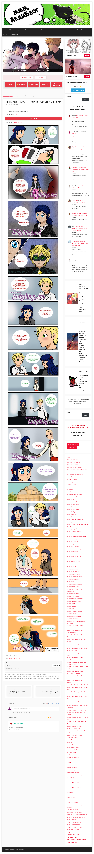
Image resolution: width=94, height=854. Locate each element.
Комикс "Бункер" (71, 507)
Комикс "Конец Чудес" (73, 539)
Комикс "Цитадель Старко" (74, 616)
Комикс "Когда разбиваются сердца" (77, 536)
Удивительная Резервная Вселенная (77, 814)
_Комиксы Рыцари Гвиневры (75, 467)
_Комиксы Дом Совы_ (73, 464)
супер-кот (42, 678)
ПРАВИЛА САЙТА (72, 447)
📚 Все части (33, 118)
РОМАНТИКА (70, 800)
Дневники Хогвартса (72, 484)
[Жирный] (13, 712)
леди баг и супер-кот (13, 678)
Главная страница (8, 96)
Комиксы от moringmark (73, 747)
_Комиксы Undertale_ (73, 459)
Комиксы (43, 30)
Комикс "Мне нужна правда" (74, 549)
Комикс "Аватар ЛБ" (72, 497)
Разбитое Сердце (71, 797)
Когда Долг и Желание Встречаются (77, 492)
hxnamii (74, 213)
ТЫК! (15, 114)
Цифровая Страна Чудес (73, 834)
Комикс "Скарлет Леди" (73, 596)
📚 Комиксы (10, 84)
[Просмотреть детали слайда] (33, 55)
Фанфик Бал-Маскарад (73, 829)
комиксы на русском (41, 676)
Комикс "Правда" (71, 581)
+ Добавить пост (26, 77)
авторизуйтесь (55, 703)
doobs (21, 676)
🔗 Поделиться (56, 665)
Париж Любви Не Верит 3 (74, 787)
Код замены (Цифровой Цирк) (75, 494)
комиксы (34, 676)
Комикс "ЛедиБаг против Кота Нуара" (77, 544)
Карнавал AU (70, 489)
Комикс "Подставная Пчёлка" (75, 576)
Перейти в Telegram (78, 90)
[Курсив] (15, 712)
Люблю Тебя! (70, 765)
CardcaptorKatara (17, 122)
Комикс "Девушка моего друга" (75, 519)
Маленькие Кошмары (73, 767)
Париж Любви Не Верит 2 (74, 785)
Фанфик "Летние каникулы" (74, 822)
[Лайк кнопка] (7, 665)
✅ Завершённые (33, 84)
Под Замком (70, 792)
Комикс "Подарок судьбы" (74, 574)
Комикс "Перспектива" (73, 571)
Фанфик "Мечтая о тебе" (73, 824)
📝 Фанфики (45, 84)
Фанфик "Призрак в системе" (75, 827)
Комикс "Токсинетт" (72, 606)
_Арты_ (69, 457)
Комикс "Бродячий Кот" (73, 504)
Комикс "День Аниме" (73, 522)
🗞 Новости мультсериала (56, 84)
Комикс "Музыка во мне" (73, 554)
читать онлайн (49, 678)
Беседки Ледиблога (72, 479)
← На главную (41, 77)
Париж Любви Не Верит (73, 782)
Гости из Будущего (72, 481)
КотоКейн (69, 755)
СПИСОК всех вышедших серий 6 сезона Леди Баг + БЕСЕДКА (79, 136)
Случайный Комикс (8, 30)
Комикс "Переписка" (72, 569)
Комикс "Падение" (72, 566)
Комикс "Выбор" (71, 512)
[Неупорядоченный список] (21, 712)
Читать (87, 55)
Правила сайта (14, 34)
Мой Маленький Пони (73, 772)
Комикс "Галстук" (71, 514)
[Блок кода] (25, 712)
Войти (5, 34)
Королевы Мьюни (71, 752)
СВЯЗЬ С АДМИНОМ (73, 444)
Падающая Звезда (72, 780)
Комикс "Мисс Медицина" (74, 546)
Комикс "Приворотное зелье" (75, 584)
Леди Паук (75, 147)
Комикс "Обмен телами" (73, 561)
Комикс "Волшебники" (73, 509)
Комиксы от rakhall (72, 750)
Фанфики (51, 30)
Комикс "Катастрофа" (72, 534)
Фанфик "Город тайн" (72, 819)
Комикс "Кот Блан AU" (73, 541)
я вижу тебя (56, 678)
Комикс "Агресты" (71, 499)
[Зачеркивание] (19, 712)
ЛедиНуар (69, 760)
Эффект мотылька (72, 842)
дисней (25, 676)
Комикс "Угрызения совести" (74, 611)
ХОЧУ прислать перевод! (64, 30)
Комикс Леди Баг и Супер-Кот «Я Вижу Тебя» (18, 674)
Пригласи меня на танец (73, 795)
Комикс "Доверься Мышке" (74, 531)
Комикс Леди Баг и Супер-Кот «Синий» (77, 685)
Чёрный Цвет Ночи (72, 837)
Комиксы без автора (72, 745)
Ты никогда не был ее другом (75, 812)
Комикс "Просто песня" (73, 586)
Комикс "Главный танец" (73, 517)
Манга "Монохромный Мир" (74, 770)
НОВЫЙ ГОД (70, 777)
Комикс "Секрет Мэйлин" (74, 593)
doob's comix (10, 676)
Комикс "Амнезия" (72, 502)
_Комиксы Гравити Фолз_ (74, 462)
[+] (29, 712)
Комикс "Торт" (70, 608)
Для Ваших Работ (79, 30)
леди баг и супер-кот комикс (26, 678)
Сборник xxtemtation (72, 802)
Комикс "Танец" (71, 603)
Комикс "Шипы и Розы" (73, 618)
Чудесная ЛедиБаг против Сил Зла (76, 839)
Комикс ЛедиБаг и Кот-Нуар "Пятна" (77, 710)
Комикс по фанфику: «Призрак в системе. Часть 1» (80, 169)
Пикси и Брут (70, 790)
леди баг (49, 676)
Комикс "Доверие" (72, 529)
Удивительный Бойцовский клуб (76, 817)
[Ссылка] (27, 712)
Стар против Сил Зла (72, 809)
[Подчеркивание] (17, 712)
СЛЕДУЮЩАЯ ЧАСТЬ (14, 658)
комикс (29, 676)
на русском (36, 678)
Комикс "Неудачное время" (74, 556)
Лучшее (19, 30)
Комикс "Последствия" (73, 579)
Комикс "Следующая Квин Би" (75, 598)
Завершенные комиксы (31, 30)
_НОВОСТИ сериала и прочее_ (75, 474)
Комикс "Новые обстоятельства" (76, 559)
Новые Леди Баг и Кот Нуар (74, 775)
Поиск (85, 415)
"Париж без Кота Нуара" (73, 476)
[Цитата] (23, 712)
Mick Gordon (75, 167)
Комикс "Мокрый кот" (72, 551)
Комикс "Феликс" (71, 613)
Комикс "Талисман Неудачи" (74, 601)
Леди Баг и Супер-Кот (40, 674)
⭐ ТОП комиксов (21, 84)
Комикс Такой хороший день (74, 740)
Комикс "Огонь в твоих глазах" (75, 564)
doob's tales (16, 676)
